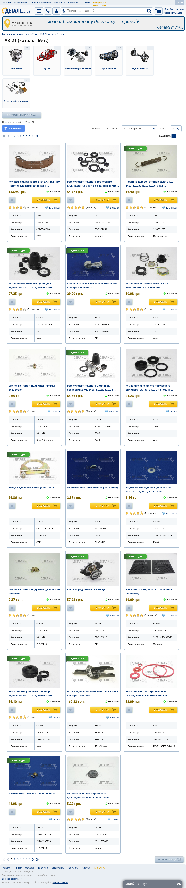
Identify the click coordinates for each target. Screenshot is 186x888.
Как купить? (99, 2)
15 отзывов (54, 309)
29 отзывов (171, 615)
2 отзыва (114, 208)
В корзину (43, 199)
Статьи (86, 2)
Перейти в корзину (174, 9)
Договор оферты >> (12, 879)
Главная (6, 2)
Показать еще (167, 859)
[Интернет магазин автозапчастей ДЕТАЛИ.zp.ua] (16, 11)
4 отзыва (114, 717)
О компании (20, 2)
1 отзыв (173, 411)
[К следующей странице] (33, 136)
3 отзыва (55, 411)
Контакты (59, 2)
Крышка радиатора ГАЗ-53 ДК (86, 589)
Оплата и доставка (41, 2)
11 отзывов (171, 309)
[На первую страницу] (3, 136)
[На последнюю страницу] (37, 136)
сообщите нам (60, 882)
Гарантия (73, 2)
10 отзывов (54, 208)
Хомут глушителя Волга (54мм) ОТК (31, 487)
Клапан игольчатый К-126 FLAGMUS (32, 793)
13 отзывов (171, 208)
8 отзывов (114, 411)
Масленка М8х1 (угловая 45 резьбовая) (92, 487)
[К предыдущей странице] (8, 136)
